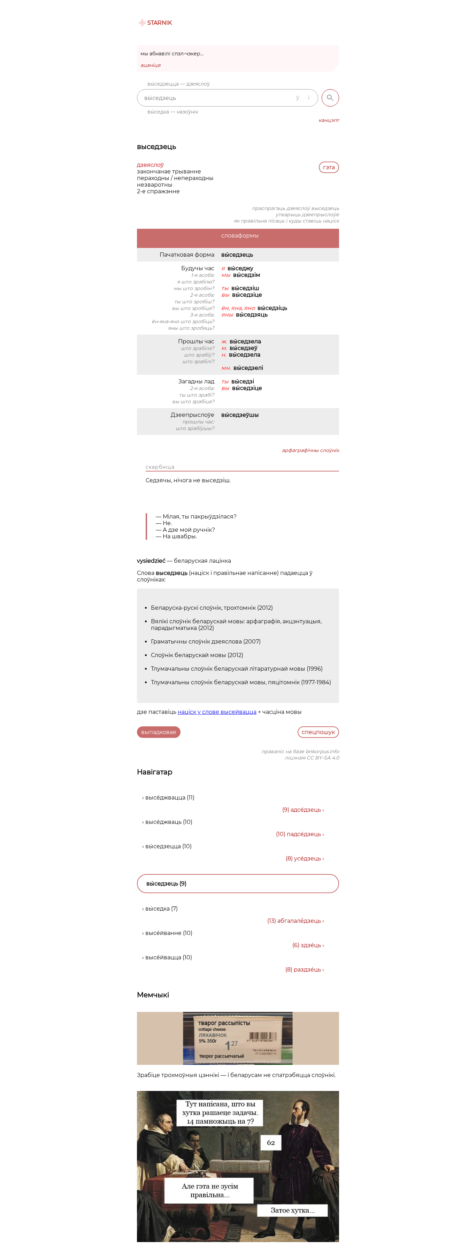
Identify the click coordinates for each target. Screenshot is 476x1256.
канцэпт (328, 120)
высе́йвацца (163, 957)
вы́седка (157, 908)
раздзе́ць (307, 969)
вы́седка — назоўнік (172, 112)
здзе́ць (311, 945)
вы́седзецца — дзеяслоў (178, 84)
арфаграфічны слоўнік (310, 450)
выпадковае (158, 732)
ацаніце (150, 65)
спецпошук (318, 732)
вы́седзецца (163, 846)
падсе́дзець (304, 834)
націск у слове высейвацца (217, 712)
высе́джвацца (165, 797)
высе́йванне (163, 933)
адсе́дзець (306, 809)
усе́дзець (307, 858)
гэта (329, 167)
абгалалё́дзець (299, 921)
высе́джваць (163, 822)
